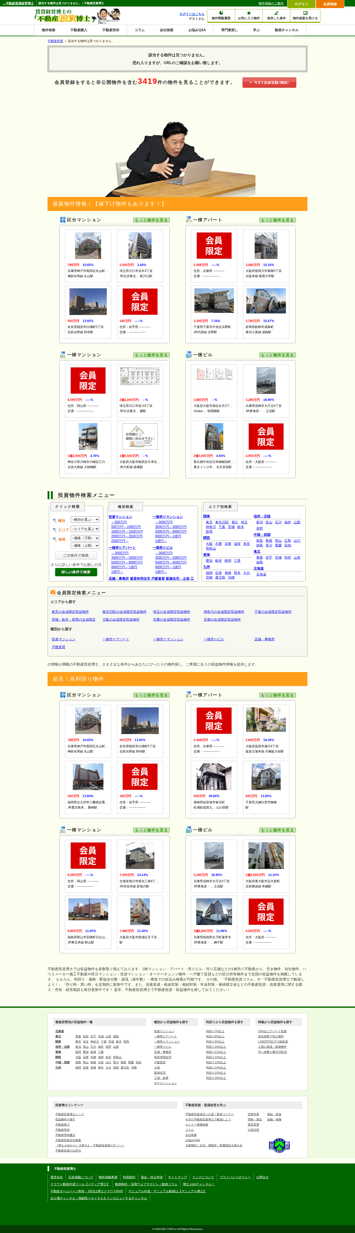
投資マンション (120, 517)
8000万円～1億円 (124, 567)
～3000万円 (120, 553)
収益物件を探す (65, 1119)
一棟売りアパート (122, 548)
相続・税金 (274, 1114)
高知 (287, 545)
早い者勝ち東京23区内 (272, 1051)
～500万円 (119, 522)
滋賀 (237, 544)
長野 (259, 528)
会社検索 (166, 30)
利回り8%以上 (215, 1036)
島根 (269, 541)
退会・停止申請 (152, 1177)
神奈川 (211, 527)
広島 (287, 541)
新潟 (259, 522)
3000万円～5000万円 (127, 558)
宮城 (278, 557)
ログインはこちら (192, 14)
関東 (206, 516)
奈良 (246, 544)
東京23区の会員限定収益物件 (124, 612)
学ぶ (256, 30)
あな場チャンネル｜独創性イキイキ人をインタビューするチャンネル (98, 1198)
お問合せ (262, 1177)
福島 (259, 562)
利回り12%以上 (216, 1057)
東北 (257, 551)
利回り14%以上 (216, 1067)
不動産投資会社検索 (68, 1140)
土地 (157, 1067)
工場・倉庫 (161, 1077)
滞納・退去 (255, 1119)
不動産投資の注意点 (68, 1150)
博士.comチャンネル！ (199, 1184)
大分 (246, 573)
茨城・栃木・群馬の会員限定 (74, 619)
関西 (206, 538)
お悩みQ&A (197, 30)
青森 (259, 557)
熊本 (237, 573)
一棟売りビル (163, 548)
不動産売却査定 (65, 1134)
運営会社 (56, 1177)
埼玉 (244, 522)
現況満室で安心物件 (271, 1036)
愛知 (209, 561)
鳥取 (259, 541)
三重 (237, 561)
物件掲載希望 (108, 1177)
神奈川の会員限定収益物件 (224, 612)
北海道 (259, 568)
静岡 (228, 561)
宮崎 (209, 577)
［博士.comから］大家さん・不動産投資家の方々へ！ (89, 1145)
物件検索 (48, 30)
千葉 (222, 527)
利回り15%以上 (216, 1072)
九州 (206, 567)
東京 (209, 522)
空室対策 (253, 1114)
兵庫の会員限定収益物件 (171, 619)
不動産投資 (55, 41)
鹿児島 (220, 577)
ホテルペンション (165, 1083)
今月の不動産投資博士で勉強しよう (208, 1119)
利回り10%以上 (216, 1046)
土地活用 (253, 1129)
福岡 (209, 573)
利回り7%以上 (215, 1031)
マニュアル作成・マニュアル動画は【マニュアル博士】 (167, 1191)
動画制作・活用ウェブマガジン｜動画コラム (146, 1184)
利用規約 (129, 1177)
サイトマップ (177, 1177)
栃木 (240, 527)
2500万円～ (120, 541)
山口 (297, 541)
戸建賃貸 (158, 578)
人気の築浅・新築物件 (272, 1046)
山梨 (297, 522)
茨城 (231, 527)
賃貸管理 (253, 1124)
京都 (228, 544)
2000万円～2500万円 (127, 536)
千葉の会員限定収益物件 (273, 612)
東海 (206, 555)
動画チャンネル (287, 30)
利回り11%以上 (216, 1051)
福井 (287, 522)
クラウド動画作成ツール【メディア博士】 (80, 1184)
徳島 (259, 545)
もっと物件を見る (151, 220)
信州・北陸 (262, 516)
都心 (235, 522)
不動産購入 (78, 30)
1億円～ (117, 572)
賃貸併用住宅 (140, 578)
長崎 (228, 573)
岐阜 (218, 561)
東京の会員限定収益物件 (70, 612)
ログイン (301, 4)
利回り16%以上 (216, 1077)
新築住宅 (160, 1072)
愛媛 (278, 545)
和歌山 (211, 548)
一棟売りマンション (168, 517)
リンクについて (203, 1177)
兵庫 (218, 544)
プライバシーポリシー (235, 1177)
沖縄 (231, 577)
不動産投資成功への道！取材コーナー (209, 1114)
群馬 (209, 531)
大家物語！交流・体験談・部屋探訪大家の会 (213, 1145)
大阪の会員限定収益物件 (121, 619)
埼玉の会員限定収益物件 (171, 612)
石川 (278, 522)
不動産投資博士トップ (69, 1114)
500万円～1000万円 (126, 527)
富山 (269, 522)
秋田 (287, 557)
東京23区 (222, 522)
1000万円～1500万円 (127, 531)
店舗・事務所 (119, 578)
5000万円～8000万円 (127, 562)
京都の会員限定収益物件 (222, 619)
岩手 (269, 557)
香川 (269, 545)
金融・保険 (274, 1119)
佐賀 (218, 573)
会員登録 (330, 4)
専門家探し (229, 30)
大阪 (209, 544)
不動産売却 (110, 30)
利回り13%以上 (216, 1062)
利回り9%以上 (215, 1041)
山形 (297, 557)
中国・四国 (262, 535)
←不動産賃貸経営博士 (18, 3)
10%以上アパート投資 (272, 1031)
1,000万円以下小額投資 (273, 1041)
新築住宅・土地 (177, 578)
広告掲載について (80, 1177)
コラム (140, 30)
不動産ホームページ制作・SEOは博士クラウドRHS (86, 1191)
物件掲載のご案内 (271, 3)
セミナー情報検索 (196, 1124)
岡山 (278, 541)
